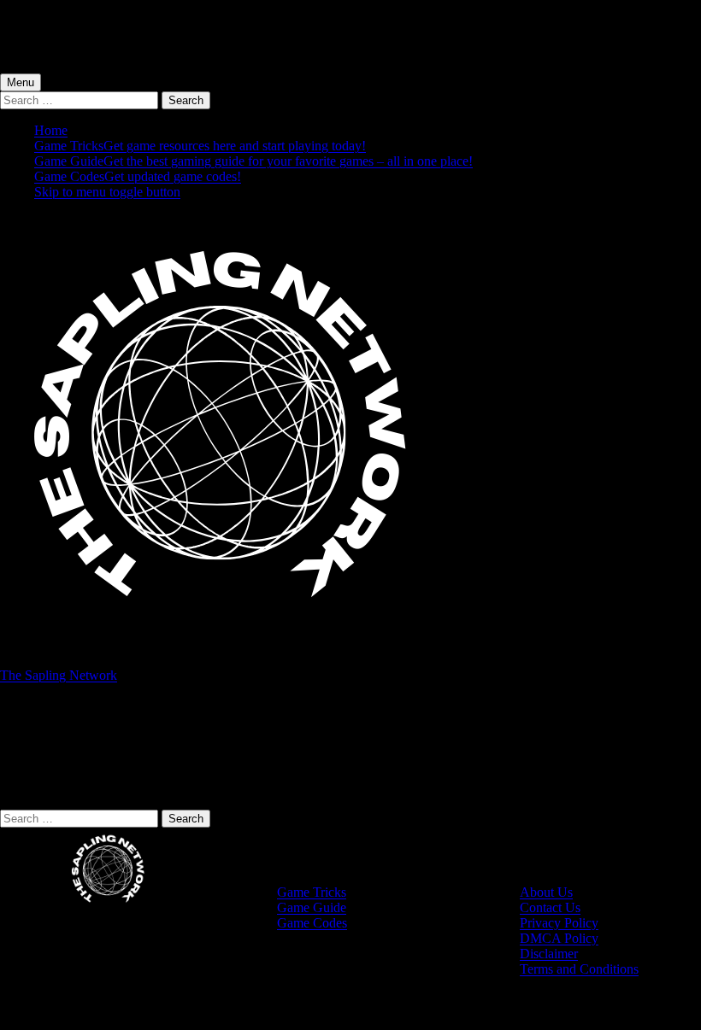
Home (51, 130)
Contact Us (550, 907)
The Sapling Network (58, 675)
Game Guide (253, 161)
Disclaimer (549, 953)
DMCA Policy (559, 938)
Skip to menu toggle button (107, 191)
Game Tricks (200, 145)
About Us (546, 892)
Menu (20, 82)
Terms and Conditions (579, 969)
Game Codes (137, 176)
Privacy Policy (559, 923)
